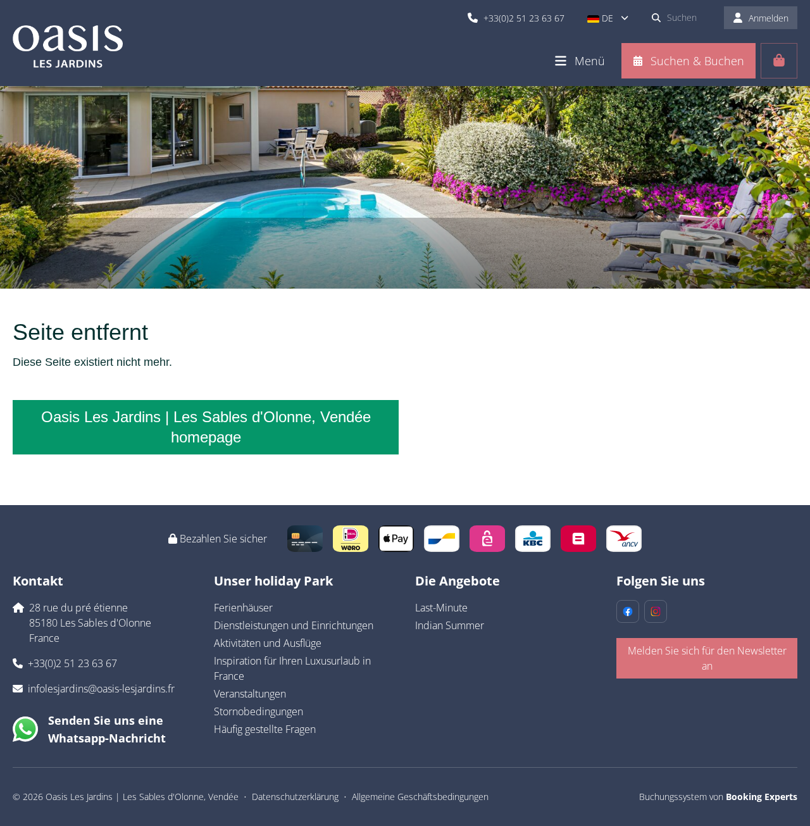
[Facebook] (627, 611)
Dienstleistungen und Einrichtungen (293, 625)
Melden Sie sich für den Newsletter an (707, 658)
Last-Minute (441, 608)
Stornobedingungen (258, 711)
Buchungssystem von (718, 797)
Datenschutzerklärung (295, 797)
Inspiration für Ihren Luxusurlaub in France (292, 668)
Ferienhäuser (243, 608)
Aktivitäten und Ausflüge (267, 643)
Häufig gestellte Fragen (265, 729)
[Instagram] (655, 611)
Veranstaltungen (250, 694)
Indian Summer (449, 625)
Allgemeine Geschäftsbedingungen (420, 797)
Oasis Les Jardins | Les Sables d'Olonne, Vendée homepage (206, 427)
